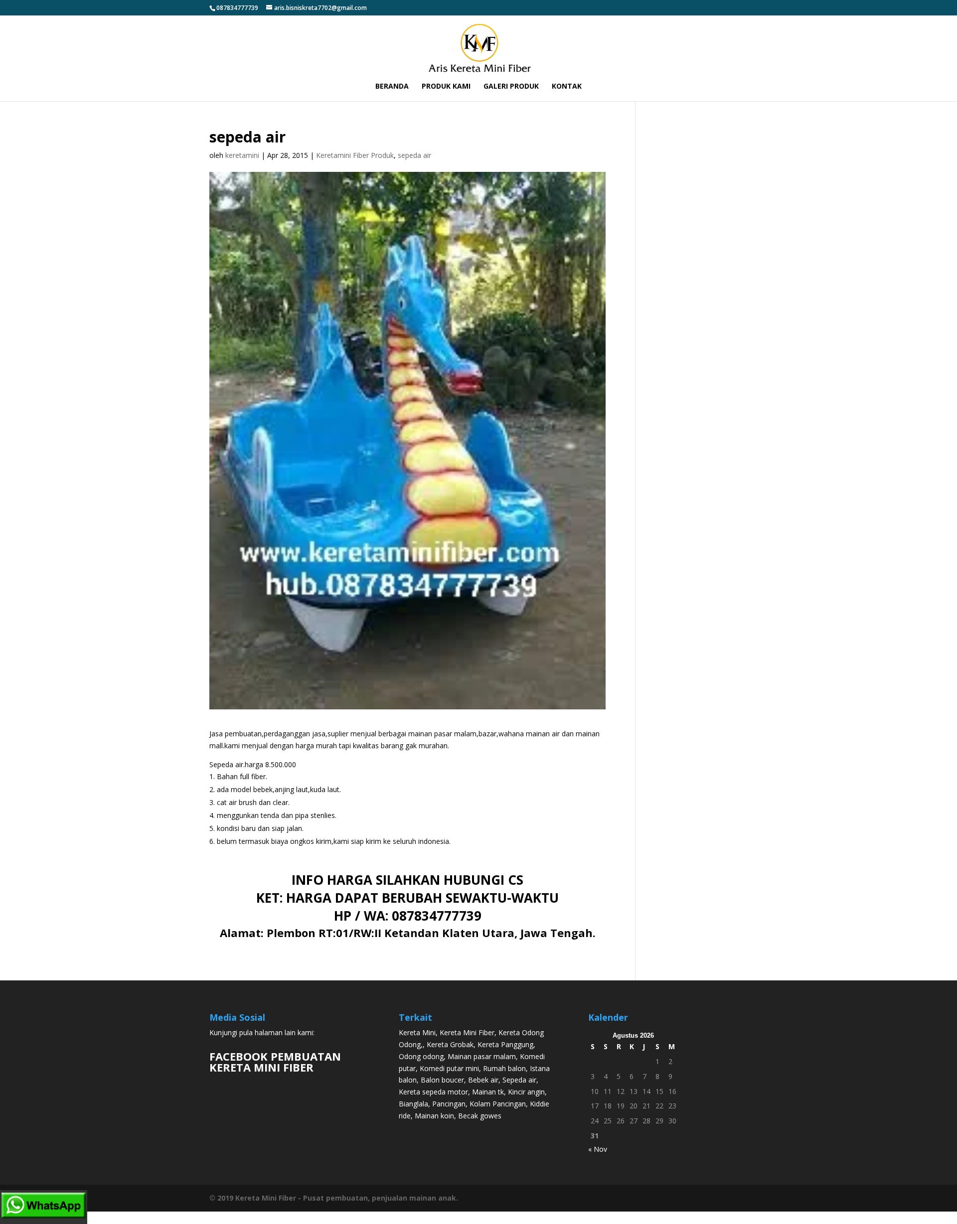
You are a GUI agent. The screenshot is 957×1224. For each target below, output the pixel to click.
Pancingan (449, 1103)
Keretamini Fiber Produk (355, 155)
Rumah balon (504, 1068)
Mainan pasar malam (482, 1056)
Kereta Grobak (450, 1044)
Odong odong (421, 1056)
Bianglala (413, 1103)
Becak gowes (479, 1115)
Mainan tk (488, 1091)
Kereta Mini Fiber (467, 1032)
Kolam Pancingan (498, 1103)
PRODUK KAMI (446, 87)
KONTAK (567, 87)
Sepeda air (519, 1080)
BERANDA (392, 87)
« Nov (597, 1149)
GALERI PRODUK (511, 87)
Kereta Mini (417, 1032)
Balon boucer (442, 1080)
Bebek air (483, 1080)
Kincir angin (526, 1091)
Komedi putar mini (449, 1068)
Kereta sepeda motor (433, 1091)
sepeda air (414, 155)
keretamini (242, 155)
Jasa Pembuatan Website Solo (478, 1217)
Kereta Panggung (505, 1044)
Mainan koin (434, 1115)
